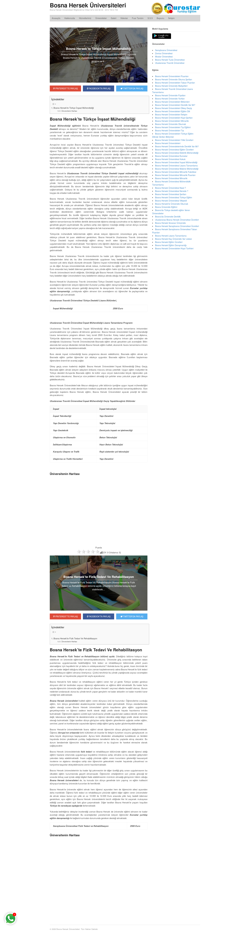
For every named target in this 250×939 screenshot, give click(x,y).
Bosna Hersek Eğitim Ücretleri (168, 242)
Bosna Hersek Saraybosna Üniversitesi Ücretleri (177, 226)
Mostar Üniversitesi (164, 56)
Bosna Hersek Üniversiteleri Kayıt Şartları (174, 117)
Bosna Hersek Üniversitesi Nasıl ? (170, 187)
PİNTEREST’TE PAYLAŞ (66, 616)
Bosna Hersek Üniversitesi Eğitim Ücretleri (174, 149)
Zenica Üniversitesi (163, 53)
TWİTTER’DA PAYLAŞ (133, 616)
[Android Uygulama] (161, 36)
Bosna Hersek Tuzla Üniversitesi (170, 59)
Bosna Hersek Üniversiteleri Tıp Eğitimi (173, 127)
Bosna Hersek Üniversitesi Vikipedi (171, 200)
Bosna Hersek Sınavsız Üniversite (170, 222)
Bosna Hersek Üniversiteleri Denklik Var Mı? (175, 104)
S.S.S (150, 18)
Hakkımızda (69, 18)
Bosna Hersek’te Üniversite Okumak (171, 203)
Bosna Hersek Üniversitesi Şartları (170, 194)
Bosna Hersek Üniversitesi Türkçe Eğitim (173, 197)
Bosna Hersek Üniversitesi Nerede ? (171, 191)
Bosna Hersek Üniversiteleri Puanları (172, 76)
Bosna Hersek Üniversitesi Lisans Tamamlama (176, 165)
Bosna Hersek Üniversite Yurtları (170, 98)
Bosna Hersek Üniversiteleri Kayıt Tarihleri (174, 248)
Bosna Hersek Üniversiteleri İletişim (171, 114)
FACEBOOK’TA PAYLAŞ (99, 616)
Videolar (124, 18)
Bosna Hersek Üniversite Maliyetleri (171, 85)
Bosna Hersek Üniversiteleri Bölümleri (172, 101)
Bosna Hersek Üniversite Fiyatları (170, 95)
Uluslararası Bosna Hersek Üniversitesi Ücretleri (177, 219)
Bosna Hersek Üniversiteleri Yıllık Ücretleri (174, 140)
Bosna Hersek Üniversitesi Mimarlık (171, 178)
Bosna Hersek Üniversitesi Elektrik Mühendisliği (176, 152)
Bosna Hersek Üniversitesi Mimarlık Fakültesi (175, 171)
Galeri (113, 18)
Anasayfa (56, 18)
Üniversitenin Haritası (69, 111)
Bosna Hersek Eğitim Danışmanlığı (170, 245)
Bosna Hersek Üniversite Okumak (170, 124)
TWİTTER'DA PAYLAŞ (133, 88)
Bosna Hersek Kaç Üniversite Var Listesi (173, 238)
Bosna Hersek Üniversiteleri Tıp (169, 130)
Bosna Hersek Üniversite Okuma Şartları (173, 79)
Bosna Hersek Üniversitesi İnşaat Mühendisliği (176, 162)
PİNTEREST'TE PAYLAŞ (66, 88)
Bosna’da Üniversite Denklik (168, 216)
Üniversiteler (101, 18)
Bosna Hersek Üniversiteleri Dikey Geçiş (173, 108)
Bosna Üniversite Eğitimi (166, 207)
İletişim (171, 18)
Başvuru (160, 18)
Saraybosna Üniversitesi (166, 50)
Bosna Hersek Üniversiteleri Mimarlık (172, 120)
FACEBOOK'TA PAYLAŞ (99, 88)
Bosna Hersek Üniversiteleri (88, 5)
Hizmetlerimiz (85, 18)
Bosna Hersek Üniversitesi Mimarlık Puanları (175, 175)
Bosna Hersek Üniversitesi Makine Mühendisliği (176, 168)
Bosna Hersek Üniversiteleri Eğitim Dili (172, 111)
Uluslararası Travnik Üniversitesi (169, 62)
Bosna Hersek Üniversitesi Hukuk (170, 159)
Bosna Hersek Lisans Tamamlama (170, 235)
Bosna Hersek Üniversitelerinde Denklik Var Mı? (177, 146)
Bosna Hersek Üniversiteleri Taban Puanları (175, 82)
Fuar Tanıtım (138, 18)
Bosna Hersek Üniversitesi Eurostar (171, 155)
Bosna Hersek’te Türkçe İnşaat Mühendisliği (74, 107)
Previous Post (98, 912)
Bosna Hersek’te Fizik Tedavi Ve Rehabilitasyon (75, 638)
